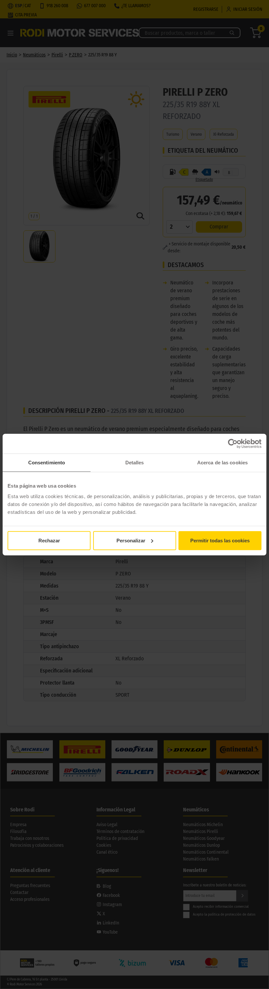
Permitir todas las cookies (220, 540)
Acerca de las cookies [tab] (222, 462)
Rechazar (49, 540)
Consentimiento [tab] (46, 462)
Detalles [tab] (134, 462)
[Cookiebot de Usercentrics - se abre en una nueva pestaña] (232, 444)
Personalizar (130, 540)
